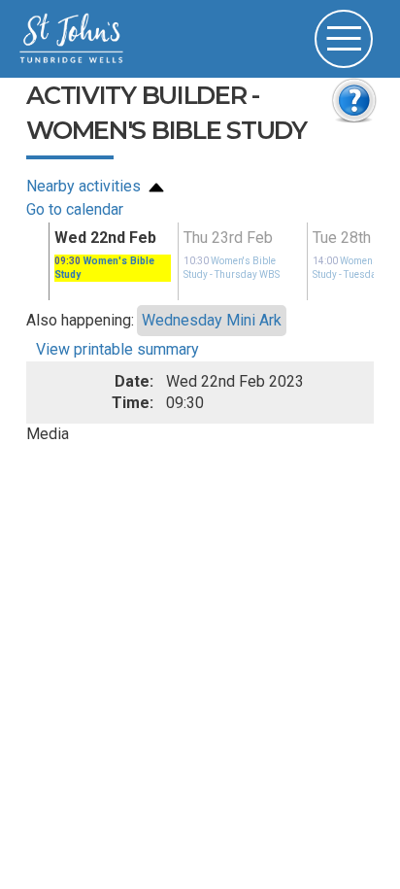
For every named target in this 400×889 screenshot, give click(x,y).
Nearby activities (85, 186)
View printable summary (117, 349)
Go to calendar (74, 209)
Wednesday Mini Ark (212, 320)
